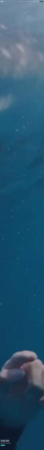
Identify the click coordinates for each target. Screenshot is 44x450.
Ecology (31, 1)
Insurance (20, 1)
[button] (38, 1)
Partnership (25, 1)
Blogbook (34, 1)
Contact (36, 1)
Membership (28, 1)
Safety (22, 1)
